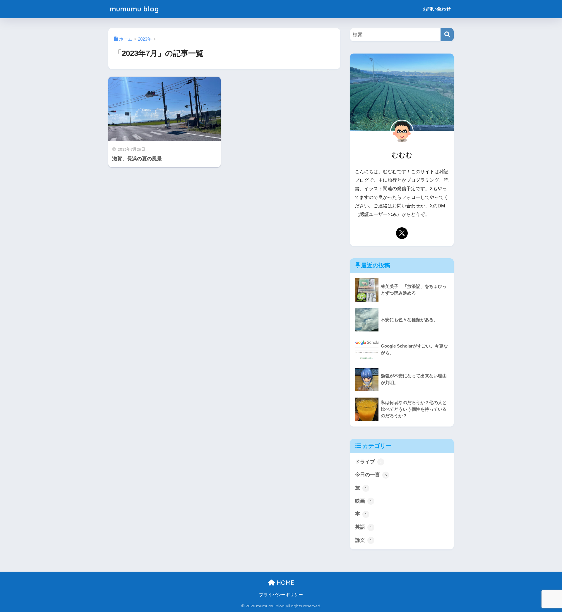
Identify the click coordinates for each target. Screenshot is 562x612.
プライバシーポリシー (281, 594)
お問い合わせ (437, 8)
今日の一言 (371, 474)
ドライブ (368, 462)
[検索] (447, 34)
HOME (284, 582)
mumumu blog (134, 9)
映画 (363, 501)
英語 (363, 527)
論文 (363, 540)
